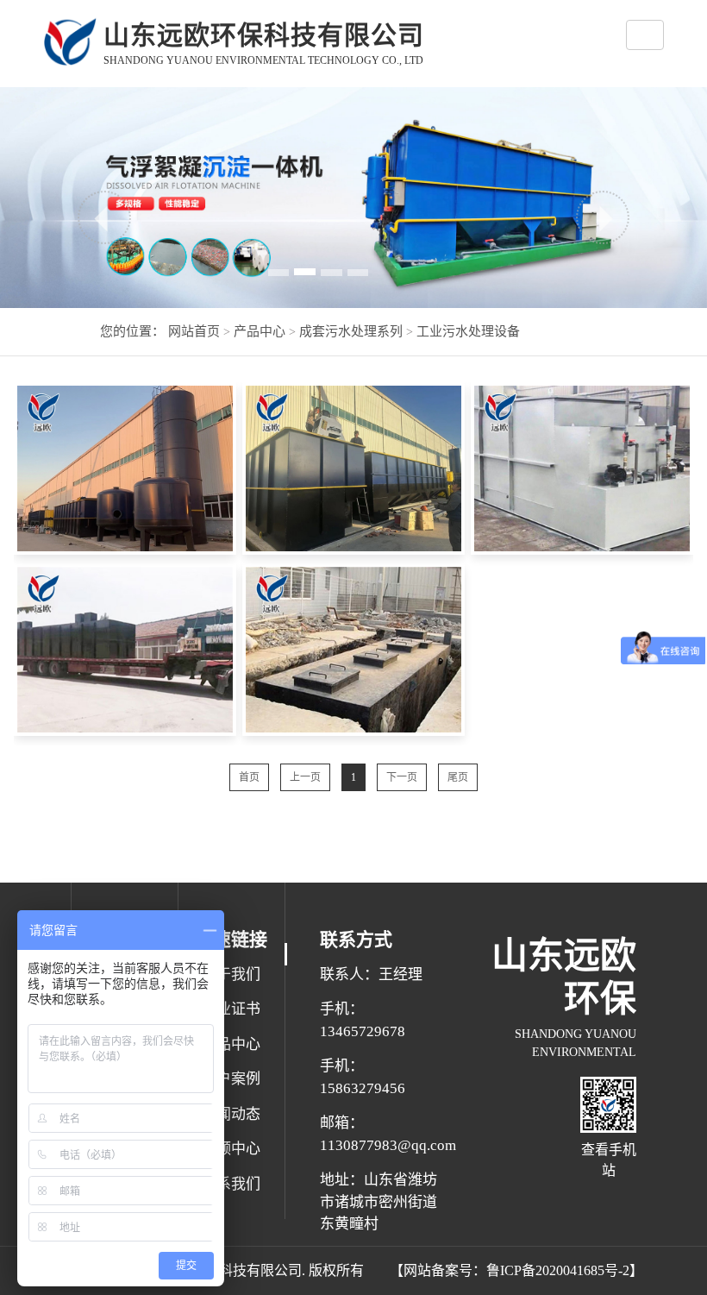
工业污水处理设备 (466, 331)
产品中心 (257, 331)
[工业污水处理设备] (124, 468)
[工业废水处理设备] (124, 649)
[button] (104, 217)
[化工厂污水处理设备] (353, 468)
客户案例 (231, 1079)
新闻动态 (231, 1114)
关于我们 (231, 974)
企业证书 (231, 1009)
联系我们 (231, 1184)
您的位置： (132, 331)
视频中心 (231, 1149)
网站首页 (194, 331)
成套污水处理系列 (349, 331)
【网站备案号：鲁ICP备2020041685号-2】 (516, 1270)
